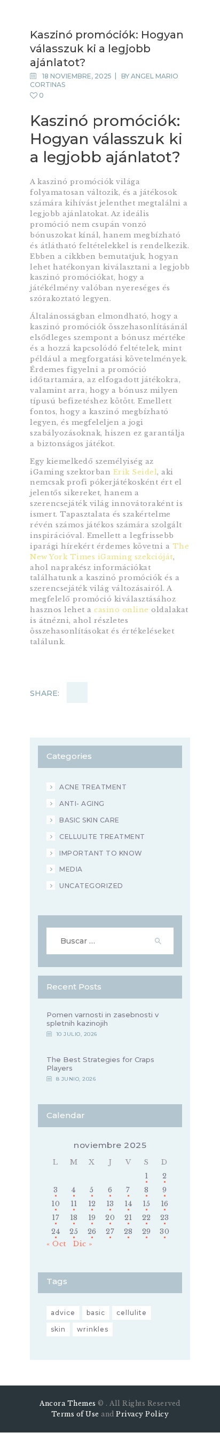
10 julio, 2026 (76, 1034)
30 (164, 1231)
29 (146, 1231)
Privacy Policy (142, 1414)
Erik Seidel (135, 472)
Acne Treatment (93, 787)
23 (164, 1217)
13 (110, 1203)
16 (165, 1203)
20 (110, 1217)
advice (63, 1313)
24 (55, 1231)
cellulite (131, 1313)
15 (146, 1203)
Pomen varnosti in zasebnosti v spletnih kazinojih (102, 1018)
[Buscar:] (110, 941)
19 (92, 1217)
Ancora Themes (69, 1403)
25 (73, 1231)
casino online (121, 609)
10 (55, 1203)
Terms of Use (75, 1414)
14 (128, 1203)
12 (92, 1203)
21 (128, 1217)
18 (74, 1217)
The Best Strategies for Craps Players (100, 1063)
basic (96, 1313)
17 (55, 1217)
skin (58, 1329)
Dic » (82, 1243)
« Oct (56, 1243)
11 (73, 1203)
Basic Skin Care (89, 820)
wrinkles (92, 1329)
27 (110, 1231)
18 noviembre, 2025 (77, 76)
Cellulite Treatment (102, 837)
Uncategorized (91, 886)
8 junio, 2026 (76, 1078)
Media (71, 869)
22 (146, 1217)
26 (92, 1231)
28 (128, 1231)
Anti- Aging (82, 803)
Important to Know (101, 853)
